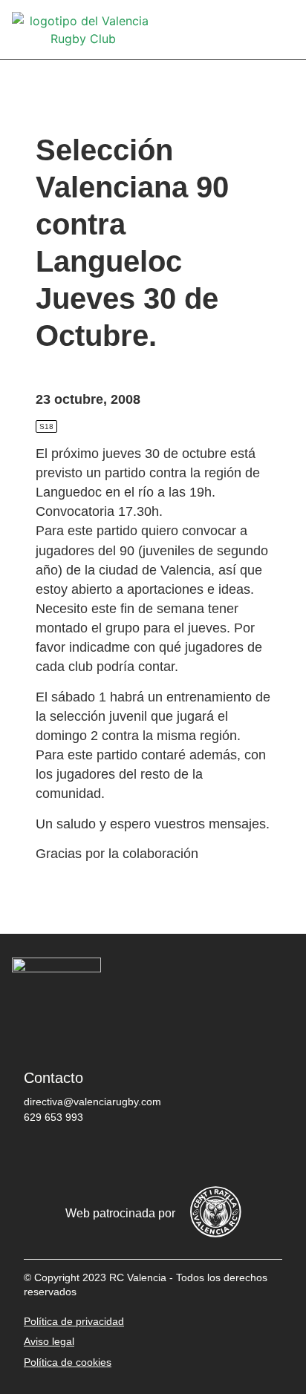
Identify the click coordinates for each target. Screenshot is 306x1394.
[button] (283, 30)
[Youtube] (176, 1155)
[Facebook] (42, 1155)
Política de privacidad (74, 1321)
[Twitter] (86, 1155)
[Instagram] (131, 1155)
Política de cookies (67, 1362)
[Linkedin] (220, 1155)
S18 (46, 426)
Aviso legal (49, 1341)
